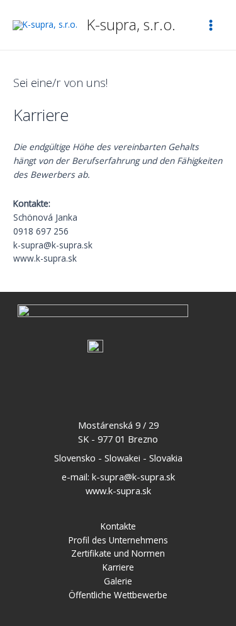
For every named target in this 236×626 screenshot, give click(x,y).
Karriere (118, 567)
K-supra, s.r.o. (131, 24)
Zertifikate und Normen (118, 553)
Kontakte (118, 526)
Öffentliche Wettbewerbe (118, 595)
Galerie (118, 581)
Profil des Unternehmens (118, 540)
